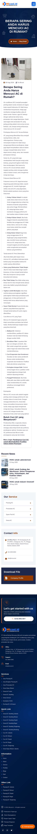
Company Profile (16, 578)
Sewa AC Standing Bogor (10, 723)
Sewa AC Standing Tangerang (11, 726)
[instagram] (7, 830)
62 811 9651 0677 (19, 619)
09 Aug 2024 (9, 82)
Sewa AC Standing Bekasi (10, 717)
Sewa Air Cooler (7, 691)
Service (5, 764)
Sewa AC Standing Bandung (11, 729)
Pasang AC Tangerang (9, 799)
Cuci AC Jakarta (7, 733)
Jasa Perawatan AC (8, 685)
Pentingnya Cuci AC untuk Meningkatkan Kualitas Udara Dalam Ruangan (16, 441)
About (4, 761)
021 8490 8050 (12, 552)
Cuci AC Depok (7, 739)
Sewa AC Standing (8, 694)
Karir (4, 774)
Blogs (4, 771)
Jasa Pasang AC (7, 678)
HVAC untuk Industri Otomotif (21, 482)
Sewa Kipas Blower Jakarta (10, 748)
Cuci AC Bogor (7, 742)
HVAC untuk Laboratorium (20, 460)
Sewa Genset (7, 697)
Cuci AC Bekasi (7, 736)
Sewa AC (9, 520)
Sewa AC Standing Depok (10, 720)
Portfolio (5, 768)
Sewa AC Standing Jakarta (10, 713)
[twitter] (11, 830)
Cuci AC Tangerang (8, 745)
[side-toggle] (34, 4)
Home (15, 41)
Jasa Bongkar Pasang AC (10, 682)
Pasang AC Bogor (8, 796)
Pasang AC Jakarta (8, 787)
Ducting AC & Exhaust (9, 704)
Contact (5, 777)
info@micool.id (9, 666)
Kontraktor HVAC (8, 701)
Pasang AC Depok (8, 793)
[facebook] (3, 830)
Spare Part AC (10, 514)
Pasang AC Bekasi (8, 790)
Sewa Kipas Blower (8, 688)
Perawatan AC (10, 508)
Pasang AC (9, 503)
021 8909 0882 (9, 659)
